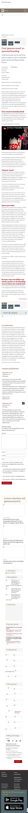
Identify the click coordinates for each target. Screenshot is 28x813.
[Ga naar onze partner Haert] (10, 706)
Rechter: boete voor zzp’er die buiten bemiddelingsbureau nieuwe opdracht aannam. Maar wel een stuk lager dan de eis (14, 583)
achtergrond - (6, 517)
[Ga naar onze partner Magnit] (10, 666)
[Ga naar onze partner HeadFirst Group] (18, 672)
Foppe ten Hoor (5, 372)
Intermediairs (17, 781)
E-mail (4, 455)
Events (15, 772)
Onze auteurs (4, 784)
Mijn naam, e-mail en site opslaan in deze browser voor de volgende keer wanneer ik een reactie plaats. (13, 464)
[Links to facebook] (13, 741)
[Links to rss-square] (20, 741)
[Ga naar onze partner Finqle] (10, 655)
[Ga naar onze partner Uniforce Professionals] (18, 723)
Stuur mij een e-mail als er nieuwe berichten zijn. (14, 479)
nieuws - (5, 559)
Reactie (4, 433)
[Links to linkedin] (16, 741)
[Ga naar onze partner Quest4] (10, 695)
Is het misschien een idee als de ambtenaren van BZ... (14, 643)
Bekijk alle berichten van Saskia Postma (11, 362)
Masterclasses (17, 774)
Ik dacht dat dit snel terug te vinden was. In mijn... (14, 634)
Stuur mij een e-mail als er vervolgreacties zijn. (14, 476)
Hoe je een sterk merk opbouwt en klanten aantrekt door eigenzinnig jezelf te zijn (13, 542)
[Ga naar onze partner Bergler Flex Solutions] (10, 729)
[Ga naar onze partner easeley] (18, 689)
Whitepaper (4, 776)
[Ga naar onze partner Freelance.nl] (18, 712)
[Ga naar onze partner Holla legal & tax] (18, 706)
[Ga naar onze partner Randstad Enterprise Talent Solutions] (10, 689)
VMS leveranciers (18, 779)
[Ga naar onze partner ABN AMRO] (18, 701)
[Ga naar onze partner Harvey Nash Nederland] (10, 678)
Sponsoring (16, 786)
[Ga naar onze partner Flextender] (18, 661)
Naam (4, 452)
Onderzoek (4, 774)
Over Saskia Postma (7, 325)
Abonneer (17, 761)
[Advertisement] (14, 613)
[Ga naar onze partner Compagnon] (10, 672)
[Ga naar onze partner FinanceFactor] (18, 655)
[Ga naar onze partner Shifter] (10, 701)
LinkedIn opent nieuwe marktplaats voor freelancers (13, 562)
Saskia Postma (5, 35)
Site (3, 459)
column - (5, 538)
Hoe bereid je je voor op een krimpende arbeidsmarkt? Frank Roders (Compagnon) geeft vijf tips (13, 521)
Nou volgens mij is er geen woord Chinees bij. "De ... (14, 630)
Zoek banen (4, 787)
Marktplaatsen (17, 777)
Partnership (16, 784)
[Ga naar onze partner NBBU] (10, 718)
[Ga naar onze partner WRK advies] (18, 729)
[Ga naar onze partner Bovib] (18, 666)
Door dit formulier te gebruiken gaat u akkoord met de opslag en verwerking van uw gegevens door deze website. (14, 471)
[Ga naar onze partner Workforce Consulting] (18, 695)
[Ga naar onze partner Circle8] (10, 661)
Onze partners (4, 786)
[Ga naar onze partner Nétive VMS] (10, 712)
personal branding (23, 299)
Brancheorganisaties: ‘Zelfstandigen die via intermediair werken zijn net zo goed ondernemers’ (13, 597)
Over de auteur (10, 312)
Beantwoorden (5, 398)
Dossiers (3, 772)
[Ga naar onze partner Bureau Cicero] (10, 723)
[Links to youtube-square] (8, 741)
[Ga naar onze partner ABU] (18, 718)
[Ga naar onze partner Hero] (18, 678)
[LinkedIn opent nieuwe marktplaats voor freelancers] (14, 552)
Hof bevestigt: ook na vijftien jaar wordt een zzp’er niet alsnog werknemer (16, 590)
